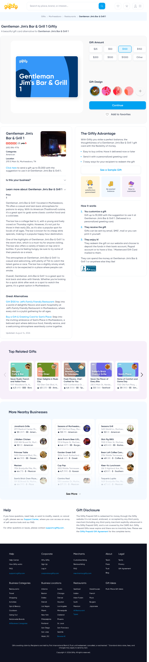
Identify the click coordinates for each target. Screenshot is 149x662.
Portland (44, 623)
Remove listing (79, 564)
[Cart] (127, 6)
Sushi (75, 602)
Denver (60, 597)
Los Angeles (62, 606)
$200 (95, 57)
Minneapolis (62, 610)
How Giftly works (15, 564)
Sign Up (44, 564)
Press (108, 564)
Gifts (43, 16)
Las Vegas (45, 606)
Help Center (14, 560)
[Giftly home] (10, 6)
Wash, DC (45, 636)
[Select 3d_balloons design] (117, 91)
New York (45, 615)
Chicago (60, 593)
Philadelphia (46, 619)
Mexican (76, 606)
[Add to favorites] (117, 114)
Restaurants (14, 589)
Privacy (121, 564)
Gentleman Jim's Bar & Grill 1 (92, 16)
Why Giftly (45, 560)
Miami (43, 610)
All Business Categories (18, 623)
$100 (124, 49)
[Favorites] (118, 6)
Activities (12, 602)
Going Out (13, 615)
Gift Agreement (124, 568)
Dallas (43, 597)
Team (108, 560)
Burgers (92, 602)
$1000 (125, 57)
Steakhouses (94, 589)
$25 (95, 49)
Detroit (44, 602)
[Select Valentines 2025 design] (106, 91)
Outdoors (13, 610)
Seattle (60, 632)
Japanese (93, 606)
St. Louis (60, 623)
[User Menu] (137, 6)
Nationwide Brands (16, 619)
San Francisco (63, 627)
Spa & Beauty (14, 606)
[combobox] (66, 6)
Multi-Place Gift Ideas (114, 589)
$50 (110, 49)
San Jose (45, 632)
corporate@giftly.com (50, 573)
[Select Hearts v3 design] (129, 91)
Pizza (91, 597)
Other (139, 57)
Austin (59, 589)
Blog (107, 572)
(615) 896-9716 (12, 148)
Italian (76, 593)
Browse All (61, 636)
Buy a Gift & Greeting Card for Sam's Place (28, 317)
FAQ (11, 568)
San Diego (45, 627)
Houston (60, 602)
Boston (44, 593)
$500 (110, 57)
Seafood (76, 589)
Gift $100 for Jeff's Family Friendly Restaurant (30, 302)
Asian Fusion (78, 597)
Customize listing (80, 560)
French (92, 593)
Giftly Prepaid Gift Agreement (94, 531)
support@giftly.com (55, 527)
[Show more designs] (140, 91)
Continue (117, 105)
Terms (120, 560)
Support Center (31, 519)
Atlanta (44, 589)
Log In (43, 568)
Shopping (13, 597)
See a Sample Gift (111, 169)
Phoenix (60, 619)
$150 (139, 49)
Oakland (60, 615)
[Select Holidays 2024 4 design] (95, 91)
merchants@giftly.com (82, 573)
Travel (11, 593)
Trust (107, 568)
